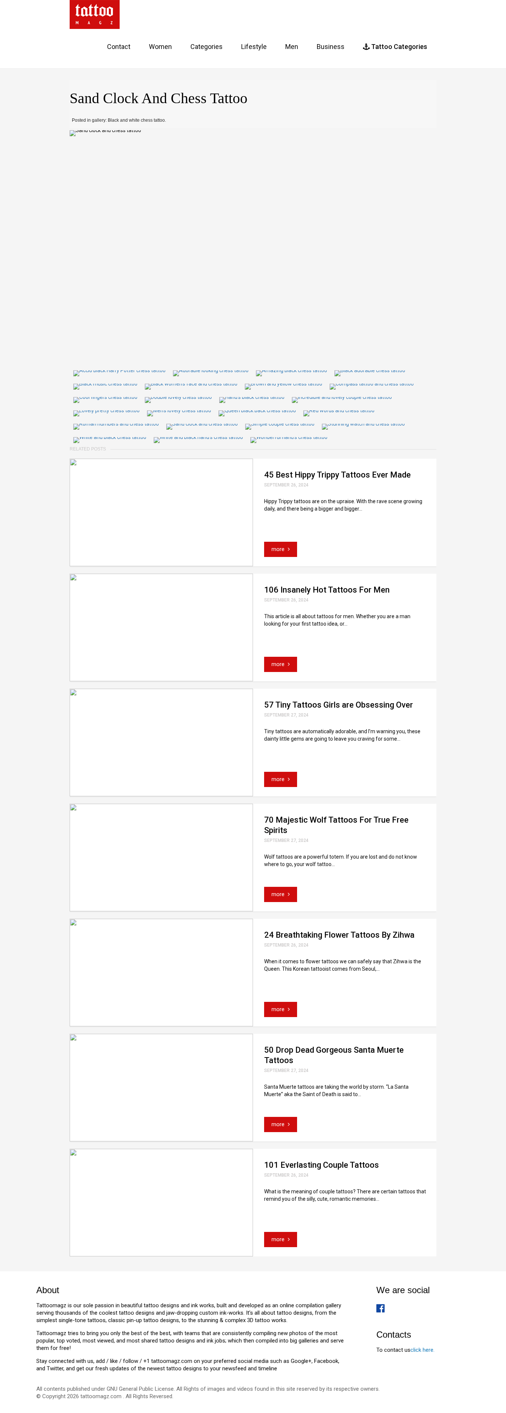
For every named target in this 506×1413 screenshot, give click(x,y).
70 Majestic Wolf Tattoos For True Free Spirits (336, 825)
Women (160, 46)
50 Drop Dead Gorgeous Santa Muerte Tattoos (334, 1055)
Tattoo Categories (398, 46)
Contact (118, 46)
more (279, 549)
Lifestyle (254, 46)
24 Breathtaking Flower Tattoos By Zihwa (339, 935)
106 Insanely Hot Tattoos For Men (327, 589)
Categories (206, 46)
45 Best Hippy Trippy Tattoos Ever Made (337, 474)
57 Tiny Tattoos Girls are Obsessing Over (338, 704)
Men (291, 46)
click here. (422, 1350)
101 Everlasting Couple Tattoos (321, 1165)
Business (330, 46)
